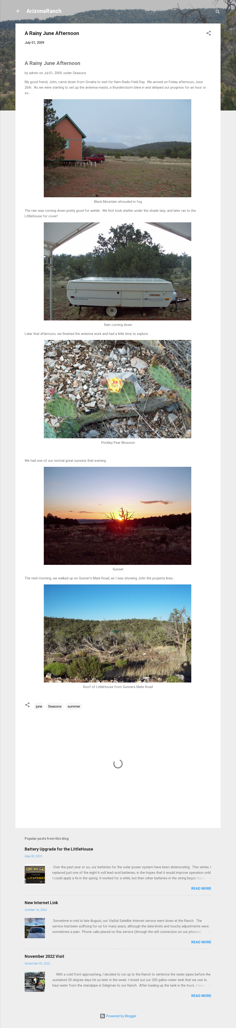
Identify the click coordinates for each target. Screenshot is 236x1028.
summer (74, 706)
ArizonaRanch (44, 11)
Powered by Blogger (120, 1016)
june (39, 706)
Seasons (55, 706)
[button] (208, 34)
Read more (201, 888)
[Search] (218, 13)
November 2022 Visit (44, 956)
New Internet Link (41, 902)
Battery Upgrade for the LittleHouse (59, 849)
